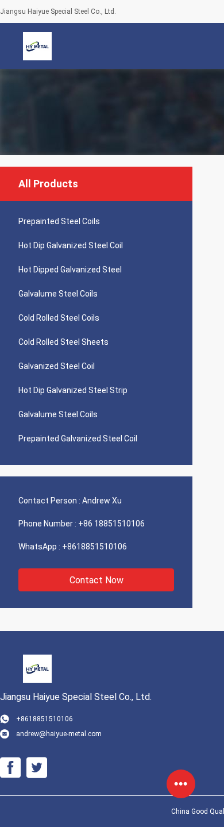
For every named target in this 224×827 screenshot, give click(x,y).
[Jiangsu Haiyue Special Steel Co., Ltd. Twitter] (36, 767)
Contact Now (96, 580)
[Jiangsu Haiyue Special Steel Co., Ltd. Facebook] (10, 767)
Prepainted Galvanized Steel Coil (77, 438)
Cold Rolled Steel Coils (58, 317)
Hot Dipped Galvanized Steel (70, 269)
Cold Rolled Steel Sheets (63, 342)
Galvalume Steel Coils (58, 293)
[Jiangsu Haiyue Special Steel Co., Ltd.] (37, 46)
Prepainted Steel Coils (59, 221)
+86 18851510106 (111, 523)
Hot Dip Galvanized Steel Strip (73, 390)
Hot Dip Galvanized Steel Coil (70, 245)
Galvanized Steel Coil (56, 366)
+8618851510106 (94, 546)
